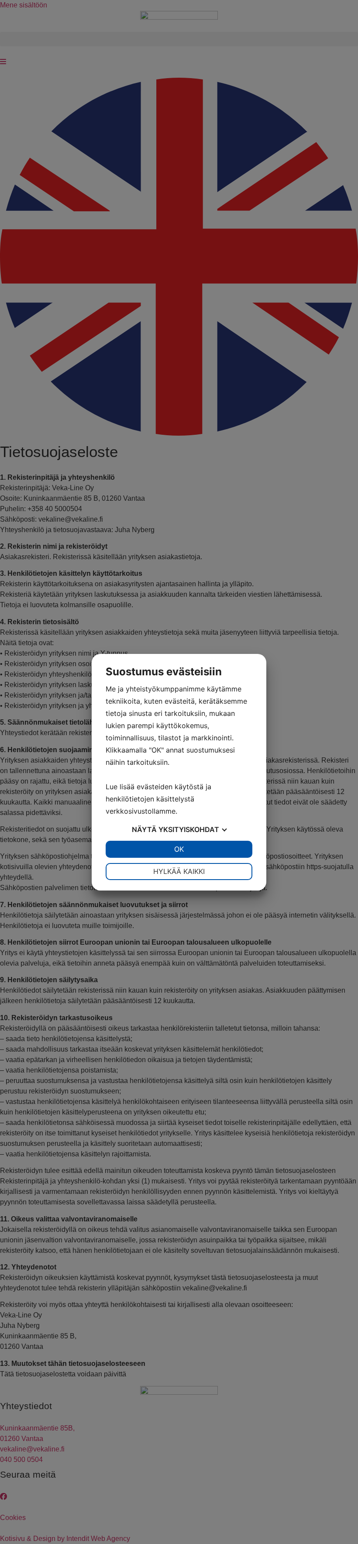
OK (179, 849)
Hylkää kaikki (179, 871)
